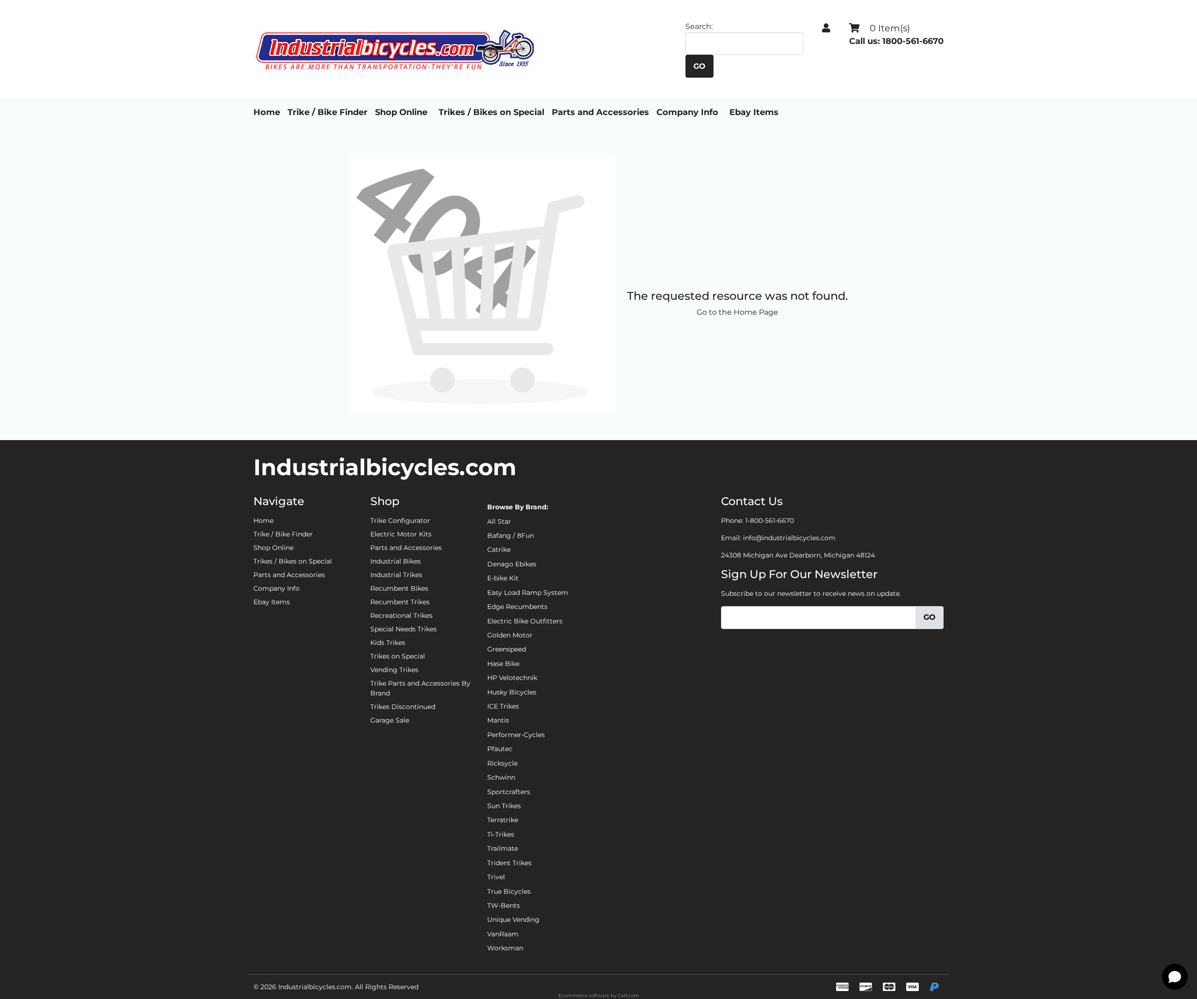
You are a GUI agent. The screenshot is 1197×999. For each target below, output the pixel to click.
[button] (826, 28)
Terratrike (502, 820)
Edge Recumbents (517, 606)
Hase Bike (503, 663)
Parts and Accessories (600, 112)
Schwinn (501, 777)
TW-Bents (503, 905)
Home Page (756, 312)
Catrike (499, 549)
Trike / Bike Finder (328, 112)
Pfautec (499, 749)
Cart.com (628, 995)
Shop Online (401, 112)
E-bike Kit (503, 578)
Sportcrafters (508, 792)
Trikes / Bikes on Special (491, 112)
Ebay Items (754, 112)
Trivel (496, 877)
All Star (499, 521)
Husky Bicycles (511, 692)
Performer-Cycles (516, 735)
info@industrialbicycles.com (789, 538)
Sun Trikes (504, 806)
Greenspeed (506, 649)
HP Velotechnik (512, 677)
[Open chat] (1175, 977)
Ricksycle (502, 763)
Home (266, 112)
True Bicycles (509, 891)
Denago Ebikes (511, 564)
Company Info (687, 112)
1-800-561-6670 (769, 520)
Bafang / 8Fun (510, 535)
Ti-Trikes (500, 834)
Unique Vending (513, 919)
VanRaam (503, 934)
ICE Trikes (503, 706)
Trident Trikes (509, 863)
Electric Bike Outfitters (524, 621)
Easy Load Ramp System (527, 592)
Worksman (505, 948)
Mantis (498, 720)
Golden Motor (510, 635)
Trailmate (502, 848)
